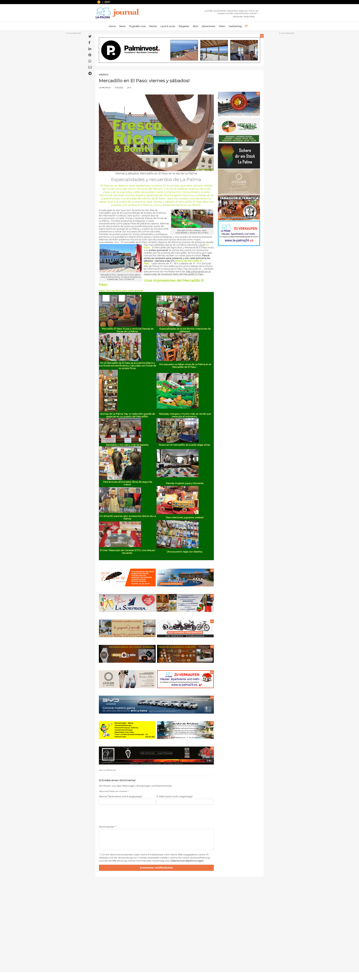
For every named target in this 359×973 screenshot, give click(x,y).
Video (222, 26)
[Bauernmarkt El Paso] (239, 142)
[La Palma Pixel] (239, 167)
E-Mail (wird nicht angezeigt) (174, 796)
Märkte (103, 74)
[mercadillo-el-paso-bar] (178, 442)
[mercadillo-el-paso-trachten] (120, 512)
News (122, 26)
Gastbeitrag (235, 26)
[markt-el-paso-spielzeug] (178, 513)
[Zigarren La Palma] (239, 219)
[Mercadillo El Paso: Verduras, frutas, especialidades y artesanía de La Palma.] (192, 227)
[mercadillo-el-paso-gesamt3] (178, 325)
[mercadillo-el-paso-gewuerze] (108, 411)
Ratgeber (184, 26)
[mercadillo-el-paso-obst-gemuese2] (178, 408)
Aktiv (195, 26)
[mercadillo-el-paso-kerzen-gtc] (120, 546)
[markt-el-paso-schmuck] (178, 476)
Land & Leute (167, 26)
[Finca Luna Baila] (239, 116)
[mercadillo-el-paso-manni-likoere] (120, 360)
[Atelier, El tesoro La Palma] (239, 193)
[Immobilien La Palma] (239, 245)
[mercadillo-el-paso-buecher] (120, 479)
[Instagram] (246, 26)
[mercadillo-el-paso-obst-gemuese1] (120, 326)
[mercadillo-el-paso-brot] (120, 442)
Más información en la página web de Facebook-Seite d (177, 273)
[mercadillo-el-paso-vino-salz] (178, 360)
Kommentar (107, 826)
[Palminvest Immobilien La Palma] (179, 50)
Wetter (153, 26)
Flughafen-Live (137, 26)
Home (112, 26)
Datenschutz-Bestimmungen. (187, 860)
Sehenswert (208, 26)
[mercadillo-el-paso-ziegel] (178, 547)
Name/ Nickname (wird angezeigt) (120, 796)
